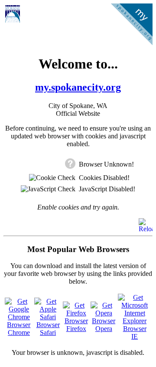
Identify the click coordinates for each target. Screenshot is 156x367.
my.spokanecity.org (78, 87)
